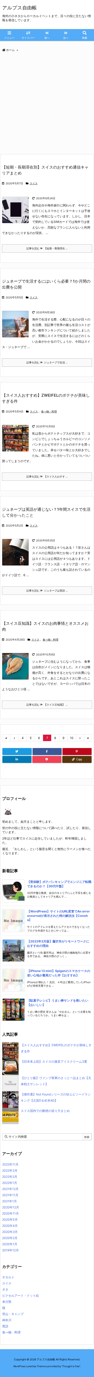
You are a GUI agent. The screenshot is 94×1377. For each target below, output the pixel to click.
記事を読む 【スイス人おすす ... (47, 476)
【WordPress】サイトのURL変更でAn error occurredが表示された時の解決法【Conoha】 (58, 915)
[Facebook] (47, 751)
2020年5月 (10, 1219)
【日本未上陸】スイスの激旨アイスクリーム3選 (54, 1061)
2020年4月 (10, 1225)
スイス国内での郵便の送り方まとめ (45, 1111)
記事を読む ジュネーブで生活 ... (47, 362)
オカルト (8, 1277)
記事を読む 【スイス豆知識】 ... (47, 704)
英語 (5, 1326)
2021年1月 (9, 1201)
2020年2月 (9, 1238)
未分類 (6, 1301)
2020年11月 (10, 1213)
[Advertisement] (47, 105)
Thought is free (70, 1366)
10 (71, 738)
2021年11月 (10, 1195)
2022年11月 (10, 1164)
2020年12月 (10, 1207)
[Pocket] (46, 759)
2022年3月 (9, 1170)
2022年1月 (9, 1183)
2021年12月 (10, 1189)
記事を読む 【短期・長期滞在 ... (47, 248)
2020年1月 (9, 1244)
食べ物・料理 (49, 411)
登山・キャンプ (13, 1314)
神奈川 (6, 1320)
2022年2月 (9, 1176)
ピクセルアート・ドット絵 (20, 1295)
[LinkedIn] (16, 759)
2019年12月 (10, 1250)
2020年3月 (10, 1232)
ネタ (5, 1289)
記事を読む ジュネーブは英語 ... (47, 590)
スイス (34, 183)
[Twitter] (17, 751)
